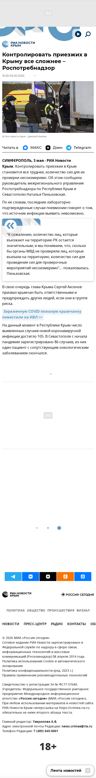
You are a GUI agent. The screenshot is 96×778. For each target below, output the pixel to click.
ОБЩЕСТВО (36, 610)
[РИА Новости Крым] (18, 44)
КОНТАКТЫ (76, 624)
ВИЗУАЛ (83, 610)
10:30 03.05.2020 (13, 75)
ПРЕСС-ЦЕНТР (35, 624)
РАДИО (57, 624)
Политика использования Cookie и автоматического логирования (43, 664)
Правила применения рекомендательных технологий (44, 675)
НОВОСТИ (10, 624)
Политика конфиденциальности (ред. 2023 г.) (37, 670)
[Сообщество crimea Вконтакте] (30, 576)
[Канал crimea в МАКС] (82, 576)
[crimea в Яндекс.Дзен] (48, 576)
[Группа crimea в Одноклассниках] (65, 576)
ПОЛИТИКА (15, 610)
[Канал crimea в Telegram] (13, 576)
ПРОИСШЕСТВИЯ (60, 610)
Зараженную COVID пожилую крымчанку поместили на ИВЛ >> (42, 314)
